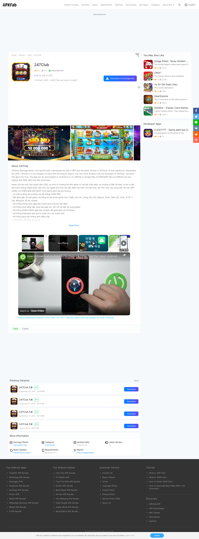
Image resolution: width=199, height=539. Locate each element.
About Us (106, 503)
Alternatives (154, 517)
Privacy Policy (108, 494)
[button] (137, 143)
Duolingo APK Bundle (18, 490)
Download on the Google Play (122, 78)
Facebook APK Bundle (19, 486)
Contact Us (107, 473)
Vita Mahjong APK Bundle (67, 498)
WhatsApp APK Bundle (19, 477)
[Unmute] (23, 250)
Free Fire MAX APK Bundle (68, 481)
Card (15, 328)
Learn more (129, 535)
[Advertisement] (74, 355)
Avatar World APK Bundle (67, 507)
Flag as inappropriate (85, 453)
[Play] (20, 250)
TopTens (153, 521)
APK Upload (154, 512)
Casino (25, 328)
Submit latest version (21, 453)
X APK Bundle (15, 511)
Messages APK (16, 481)
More (136, 380)
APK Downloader (156, 508)
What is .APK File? (157, 473)
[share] (124, 255)
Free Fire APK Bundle (65, 473)
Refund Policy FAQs (111, 498)
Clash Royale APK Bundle (67, 503)
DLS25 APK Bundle (64, 486)
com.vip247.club (20, 445)
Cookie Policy (108, 490)
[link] (23, 257)
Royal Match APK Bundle (67, 511)
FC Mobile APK (62, 477)
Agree (157, 535)
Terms (105, 481)
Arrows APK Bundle (65, 494)
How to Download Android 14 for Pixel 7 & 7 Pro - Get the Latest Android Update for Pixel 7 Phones (73, 256)
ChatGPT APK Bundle (18, 473)
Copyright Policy (109, 486)
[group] (39, 142)
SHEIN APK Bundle (17, 507)
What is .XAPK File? (158, 477)
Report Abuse (108, 477)
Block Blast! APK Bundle (66, 490)
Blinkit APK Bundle (17, 498)
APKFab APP (154, 504)
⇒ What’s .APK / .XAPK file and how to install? (55, 80)
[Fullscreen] (46, 250)
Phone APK (14, 494)
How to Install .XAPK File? (160, 481)
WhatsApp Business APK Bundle (23, 503)
